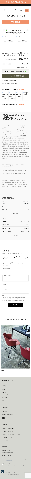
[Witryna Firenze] (19, 96)
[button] (15, 22)
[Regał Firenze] (26, 96)
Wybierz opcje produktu (14, 71)
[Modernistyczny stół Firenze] (5, 96)
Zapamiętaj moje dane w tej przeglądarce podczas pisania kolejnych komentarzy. (14, 299)
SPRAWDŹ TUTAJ (25, 5)
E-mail (4, 290)
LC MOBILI (20, 104)
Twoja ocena (6, 268)
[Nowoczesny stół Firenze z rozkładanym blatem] (12, 96)
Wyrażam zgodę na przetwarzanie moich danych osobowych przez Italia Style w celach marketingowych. (15, 464)
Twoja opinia (8, 275)
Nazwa (4, 284)
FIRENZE (21, 89)
